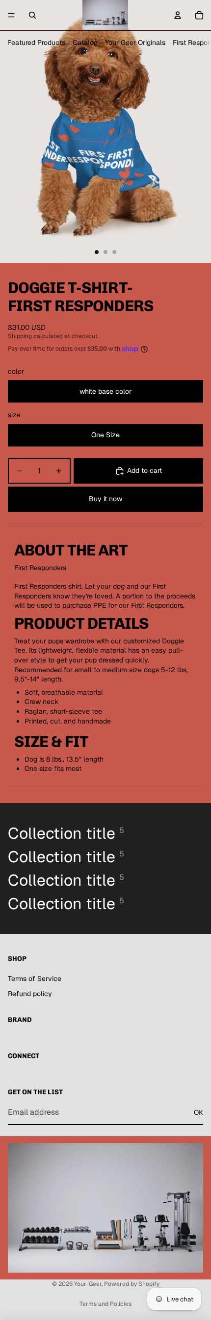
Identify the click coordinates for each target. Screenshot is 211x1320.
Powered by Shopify (131, 1284)
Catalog (85, 42)
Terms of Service (34, 978)
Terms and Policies (105, 1304)
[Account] (177, 15)
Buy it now (105, 498)
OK (198, 1112)
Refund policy (30, 993)
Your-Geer (88, 1284)
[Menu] (11, 15)
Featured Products (36, 42)
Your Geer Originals (135, 42)
